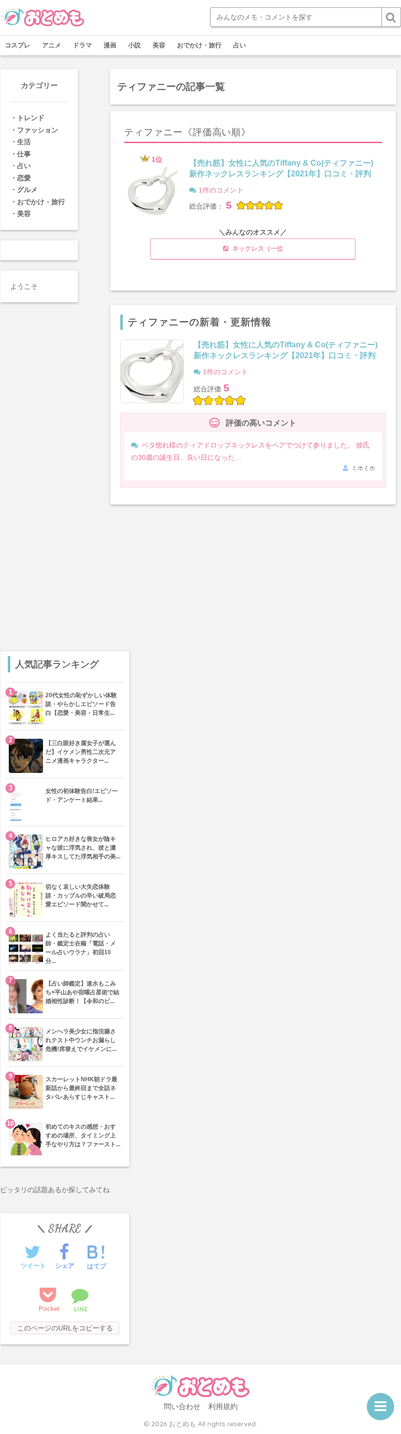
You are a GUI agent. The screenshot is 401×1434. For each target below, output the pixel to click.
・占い (20, 166)
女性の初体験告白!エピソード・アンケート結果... (81, 795)
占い (239, 45)
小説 (134, 45)
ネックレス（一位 (256, 248)
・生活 (20, 142)
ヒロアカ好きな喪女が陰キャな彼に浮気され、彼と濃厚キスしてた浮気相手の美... (82, 847)
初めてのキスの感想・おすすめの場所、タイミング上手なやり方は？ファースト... (82, 1135)
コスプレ (17, 45)
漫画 (110, 45)
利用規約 (223, 1407)
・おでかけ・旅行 (37, 202)
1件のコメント (221, 190)
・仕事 (20, 154)
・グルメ (24, 189)
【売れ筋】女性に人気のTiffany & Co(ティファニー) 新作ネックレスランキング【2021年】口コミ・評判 (281, 168)
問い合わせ (182, 1407)
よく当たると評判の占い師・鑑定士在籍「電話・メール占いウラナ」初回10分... (80, 947)
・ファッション (34, 130)
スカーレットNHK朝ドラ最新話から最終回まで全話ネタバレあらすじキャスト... (81, 1088)
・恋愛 (20, 178)
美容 (159, 45)
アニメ (51, 45)
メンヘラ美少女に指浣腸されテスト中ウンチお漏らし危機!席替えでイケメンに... (80, 1040)
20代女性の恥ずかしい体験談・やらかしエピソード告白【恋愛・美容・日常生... (81, 704)
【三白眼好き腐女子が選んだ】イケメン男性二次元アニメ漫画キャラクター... (80, 752)
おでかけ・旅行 (199, 45)
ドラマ (82, 45)
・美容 (20, 213)
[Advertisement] (65, 573)
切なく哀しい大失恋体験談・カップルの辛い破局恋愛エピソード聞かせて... (80, 895)
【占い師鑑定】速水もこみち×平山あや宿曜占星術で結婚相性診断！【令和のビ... (82, 992)
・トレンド (27, 118)
